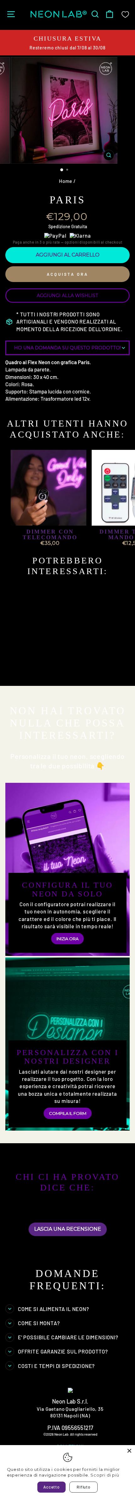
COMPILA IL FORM (67, 1113)
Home (65, 181)
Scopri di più (104, 1475)
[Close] (129, 1451)
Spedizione (59, 226)
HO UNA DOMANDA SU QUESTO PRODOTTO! (67, 348)
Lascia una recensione (67, 1229)
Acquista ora (67, 274)
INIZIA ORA (67, 938)
